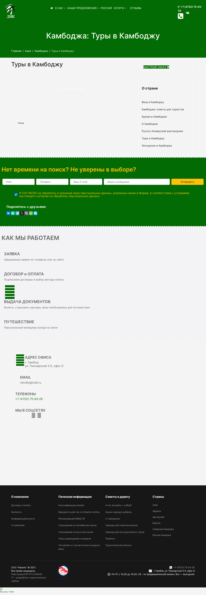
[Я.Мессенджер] (13, 213)
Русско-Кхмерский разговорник (162, 131)
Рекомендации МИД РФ (71, 518)
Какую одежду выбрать (118, 512)
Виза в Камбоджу (153, 102)
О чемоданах (112, 518)
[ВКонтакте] (8, 213)
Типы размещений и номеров (74, 538)
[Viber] (26, 213)
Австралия (158, 517)
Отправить (187, 181)
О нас (59, 8)
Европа (156, 523)
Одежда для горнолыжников (121, 525)
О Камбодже (150, 123)
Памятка (110, 538)
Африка (157, 511)
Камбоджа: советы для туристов (163, 109)
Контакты (16, 512)
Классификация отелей (71, 505)
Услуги (119, 8)
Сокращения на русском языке (75, 532)
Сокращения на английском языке (77, 525)
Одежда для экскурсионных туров (124, 532)
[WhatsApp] (31, 213)
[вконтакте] (187, 13)
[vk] (39, 415)
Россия (106, 8)
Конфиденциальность (23, 518)
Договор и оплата (21, 505)
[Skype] (35, 213)
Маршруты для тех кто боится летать (79, 512)
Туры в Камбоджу (153, 138)
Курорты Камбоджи (154, 116)
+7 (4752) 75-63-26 (29, 399)
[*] (18, 182)
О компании (17, 525)
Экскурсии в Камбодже (157, 145)
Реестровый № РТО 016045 (26, 574)
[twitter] (33, 415)
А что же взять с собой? (118, 505)
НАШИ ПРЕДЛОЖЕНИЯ (82, 8)
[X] (22, 213)
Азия (155, 505)
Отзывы (135, 8)
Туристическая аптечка (118, 545)
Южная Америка (162, 535)
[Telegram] (17, 213)
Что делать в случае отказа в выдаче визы (79, 547)
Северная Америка (163, 529)
